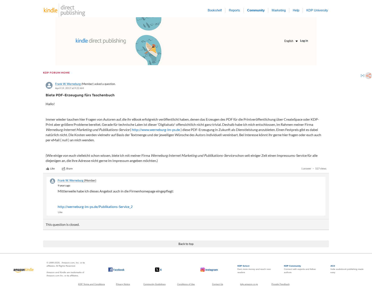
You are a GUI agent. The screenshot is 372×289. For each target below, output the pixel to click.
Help (296, 10)
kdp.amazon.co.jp (249, 284)
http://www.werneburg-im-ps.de (156, 130)
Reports (234, 10)
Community (256, 10)
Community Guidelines (154, 284)
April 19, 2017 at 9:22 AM (69, 88)
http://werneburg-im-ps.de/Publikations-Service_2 (95, 206)
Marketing (279, 10)
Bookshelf (215, 10)
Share (69, 168)
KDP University (317, 10)
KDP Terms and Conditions (91, 284)
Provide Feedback (280, 284)
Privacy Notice (123, 284)
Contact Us (217, 284)
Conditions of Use (186, 284)
